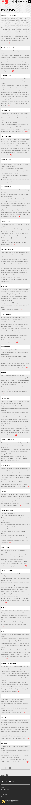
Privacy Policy (4, 792)
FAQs (2, 796)
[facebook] (15, 1)
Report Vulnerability (5, 789)
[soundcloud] (24, 1)
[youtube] (21, 1)
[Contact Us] (27, 1)
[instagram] (18, 1)
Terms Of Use (4, 794)
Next (14, 768)
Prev (4, 768)
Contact (2, 787)
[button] (29, 1)
